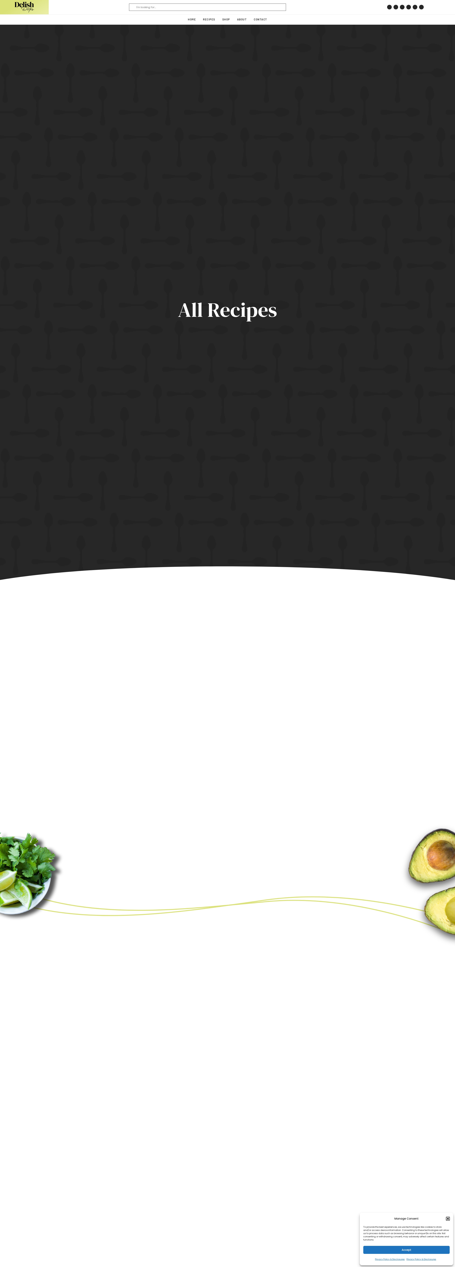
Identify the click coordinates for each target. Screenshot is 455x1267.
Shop (226, 19)
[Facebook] (402, 7)
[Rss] (421, 7)
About (242, 19)
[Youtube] (415, 7)
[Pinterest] (389, 7)
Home (192, 19)
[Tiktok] (408, 7)
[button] (448, 1218)
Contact (260, 19)
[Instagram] (396, 7)
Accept (406, 1250)
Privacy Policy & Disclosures (390, 1259)
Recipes (209, 19)
